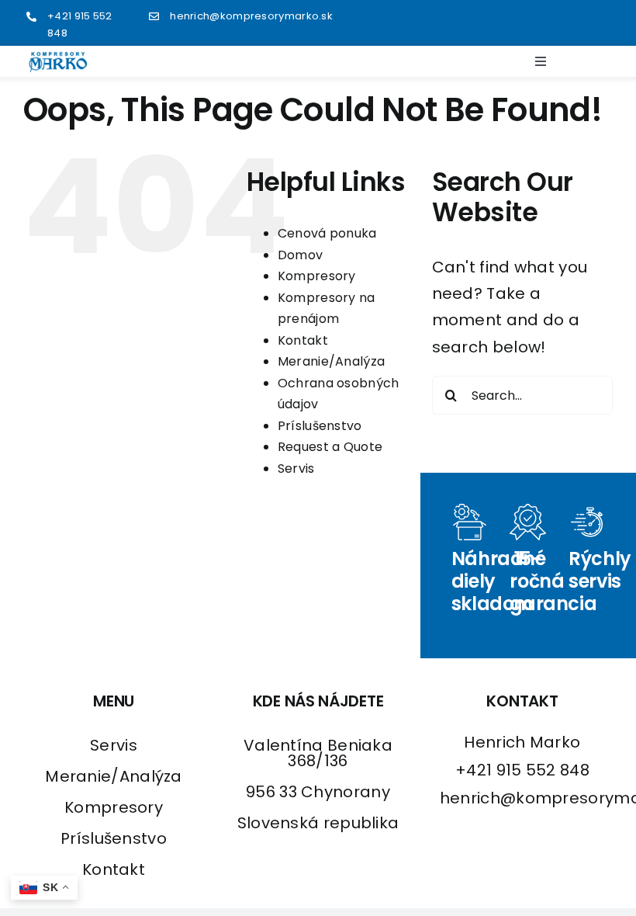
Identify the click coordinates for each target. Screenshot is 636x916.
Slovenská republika (318, 823)
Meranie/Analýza (331, 361)
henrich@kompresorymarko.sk (251, 16)
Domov (300, 255)
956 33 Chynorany (318, 792)
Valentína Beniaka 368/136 (318, 753)
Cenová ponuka (327, 233)
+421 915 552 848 (522, 770)
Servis (296, 468)
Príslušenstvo (320, 426)
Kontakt (303, 340)
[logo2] (58, 59)
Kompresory (317, 276)
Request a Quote (330, 447)
